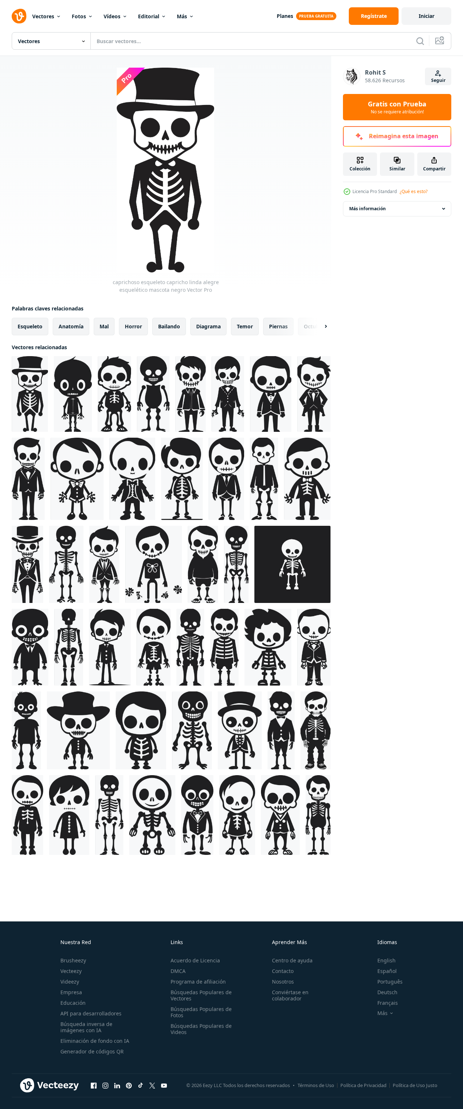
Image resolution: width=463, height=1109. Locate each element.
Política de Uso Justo (415, 1085)
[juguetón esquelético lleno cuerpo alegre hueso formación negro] (66, 564)
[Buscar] (420, 41)
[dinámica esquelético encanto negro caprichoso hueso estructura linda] (315, 730)
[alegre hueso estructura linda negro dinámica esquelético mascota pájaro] (228, 394)
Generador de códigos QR (92, 1051)
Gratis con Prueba (397, 107)
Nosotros (283, 981)
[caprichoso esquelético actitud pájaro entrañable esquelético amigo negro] (314, 647)
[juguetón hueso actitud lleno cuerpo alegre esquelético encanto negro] (104, 564)
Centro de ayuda (292, 960)
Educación (73, 1002)
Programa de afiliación (198, 981)
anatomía (71, 326)
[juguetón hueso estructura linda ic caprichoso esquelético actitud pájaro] (240, 730)
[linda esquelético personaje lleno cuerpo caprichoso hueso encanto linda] (78, 730)
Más (182, 16)
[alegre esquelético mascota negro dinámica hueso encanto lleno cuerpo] (190, 394)
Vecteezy (71, 970)
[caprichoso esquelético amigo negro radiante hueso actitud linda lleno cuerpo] (141, 730)
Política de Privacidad (363, 1085)
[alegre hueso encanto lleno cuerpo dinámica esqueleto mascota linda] (152, 815)
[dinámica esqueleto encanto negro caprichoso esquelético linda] (26, 730)
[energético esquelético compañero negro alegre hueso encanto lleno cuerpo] (27, 564)
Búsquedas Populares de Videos (201, 1029)
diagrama (208, 326)
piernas (278, 326)
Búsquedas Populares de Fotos (201, 1012)
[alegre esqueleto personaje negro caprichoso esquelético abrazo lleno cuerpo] (114, 394)
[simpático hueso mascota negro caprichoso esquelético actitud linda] (314, 394)
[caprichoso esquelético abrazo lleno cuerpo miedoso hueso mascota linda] (77, 479)
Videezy (69, 981)
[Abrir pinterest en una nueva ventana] (129, 1085)
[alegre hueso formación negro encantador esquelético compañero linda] (236, 564)
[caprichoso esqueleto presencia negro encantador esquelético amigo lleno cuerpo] (267, 647)
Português (390, 981)
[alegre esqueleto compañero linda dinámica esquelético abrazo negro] (203, 564)
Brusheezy (73, 960)
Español (387, 970)
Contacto (283, 970)
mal (104, 326)
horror (133, 326)
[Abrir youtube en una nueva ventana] (164, 1085)
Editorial (148, 16)
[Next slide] (319, 326)
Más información (367, 208)
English (386, 960)
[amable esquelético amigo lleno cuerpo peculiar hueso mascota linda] (280, 815)
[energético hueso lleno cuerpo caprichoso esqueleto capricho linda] (190, 647)
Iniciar (426, 15)
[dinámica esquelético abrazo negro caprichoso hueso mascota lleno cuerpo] (28, 479)
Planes (285, 15)
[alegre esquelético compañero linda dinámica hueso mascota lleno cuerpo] (270, 394)
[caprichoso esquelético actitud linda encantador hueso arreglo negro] (281, 730)
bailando (169, 326)
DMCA (178, 970)
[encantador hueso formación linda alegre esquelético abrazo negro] (264, 479)
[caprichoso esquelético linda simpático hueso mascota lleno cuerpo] (226, 479)
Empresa (71, 992)
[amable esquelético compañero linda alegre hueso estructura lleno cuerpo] (30, 647)
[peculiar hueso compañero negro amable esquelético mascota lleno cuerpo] (318, 815)
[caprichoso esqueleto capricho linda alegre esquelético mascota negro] (30, 394)
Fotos (79, 16)
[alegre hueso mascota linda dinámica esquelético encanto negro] (153, 394)
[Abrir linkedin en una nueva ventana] (117, 1085)
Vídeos (112, 16)
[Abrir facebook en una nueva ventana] (94, 1085)
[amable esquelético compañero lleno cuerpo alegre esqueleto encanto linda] (153, 564)
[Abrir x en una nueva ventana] (152, 1085)
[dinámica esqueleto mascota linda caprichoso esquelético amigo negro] (182, 479)
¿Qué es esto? (413, 191)
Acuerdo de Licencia (195, 960)
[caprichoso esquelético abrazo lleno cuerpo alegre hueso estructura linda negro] (73, 394)
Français (387, 1002)
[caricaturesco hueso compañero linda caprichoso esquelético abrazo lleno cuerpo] (224, 647)
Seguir (438, 80)
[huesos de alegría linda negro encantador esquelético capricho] (154, 647)
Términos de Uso (316, 1085)
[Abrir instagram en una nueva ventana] (105, 1085)
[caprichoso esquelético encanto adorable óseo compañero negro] (69, 815)
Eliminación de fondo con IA (94, 1040)
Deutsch (387, 992)
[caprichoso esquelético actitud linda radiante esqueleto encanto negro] (109, 815)
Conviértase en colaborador (290, 995)
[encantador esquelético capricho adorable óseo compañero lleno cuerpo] (110, 647)
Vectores (43, 16)
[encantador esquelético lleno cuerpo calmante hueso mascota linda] (197, 815)
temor (245, 326)
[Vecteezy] (19, 16)
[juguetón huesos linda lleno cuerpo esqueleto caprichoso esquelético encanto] (192, 730)
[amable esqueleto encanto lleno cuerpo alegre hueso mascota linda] (27, 815)
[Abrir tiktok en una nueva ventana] (140, 1085)
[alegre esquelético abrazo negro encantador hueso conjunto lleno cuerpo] (307, 479)
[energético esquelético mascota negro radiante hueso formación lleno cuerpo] (237, 815)
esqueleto (30, 326)
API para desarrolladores (91, 1013)
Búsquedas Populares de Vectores (201, 995)
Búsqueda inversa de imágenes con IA (86, 1027)
